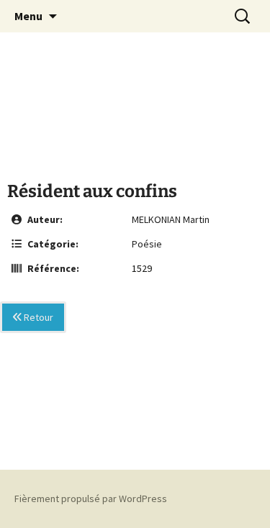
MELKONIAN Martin (171, 219)
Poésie (147, 243)
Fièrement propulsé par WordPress (90, 498)
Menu (28, 16)
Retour (37, 317)
